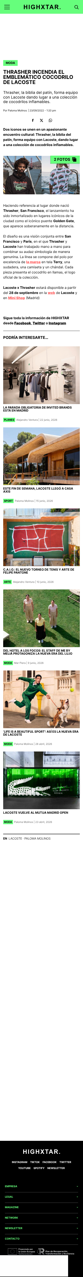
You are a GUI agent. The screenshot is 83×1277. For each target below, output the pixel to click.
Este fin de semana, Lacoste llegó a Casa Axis (38, 490)
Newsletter (56, 1168)
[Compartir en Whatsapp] (50, 120)
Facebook (22, 323)
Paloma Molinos (17, 110)
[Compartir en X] (41, 120)
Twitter (39, 323)
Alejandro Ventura (27, 419)
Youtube (24, 1168)
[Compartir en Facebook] (33, 120)
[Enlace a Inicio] (41, 1152)
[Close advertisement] (64, 1259)
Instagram (57, 323)
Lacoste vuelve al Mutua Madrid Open (35, 813)
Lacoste (15, 838)
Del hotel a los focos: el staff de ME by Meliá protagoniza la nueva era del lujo (37, 652)
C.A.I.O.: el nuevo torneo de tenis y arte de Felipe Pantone (38, 571)
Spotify (38, 1168)
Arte (7, 581)
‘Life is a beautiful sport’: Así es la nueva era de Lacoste (41, 733)
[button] (7, 7)
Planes (9, 419)
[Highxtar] (42, 7)
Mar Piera (20, 662)
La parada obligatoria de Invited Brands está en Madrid (37, 409)
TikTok (35, 1162)
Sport (8, 500)
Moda (10, 63)
